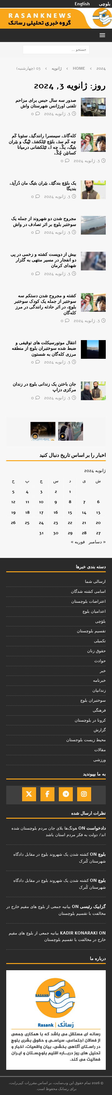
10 (41, 502)
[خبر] (93, 107)
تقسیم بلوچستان (91, 631)
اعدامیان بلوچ (94, 611)
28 (84, 533)
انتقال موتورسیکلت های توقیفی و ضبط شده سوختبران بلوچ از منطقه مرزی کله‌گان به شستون (44, 348)
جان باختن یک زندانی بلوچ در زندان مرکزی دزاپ (44, 387)
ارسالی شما (95, 581)
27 (98, 533)
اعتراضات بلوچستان (88, 601)
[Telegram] (66, 794)
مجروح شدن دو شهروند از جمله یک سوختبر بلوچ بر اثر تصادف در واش (43, 221)
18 (27, 512)
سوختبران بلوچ (93, 700)
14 (84, 512)
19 (13, 512)
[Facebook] (47, 794)
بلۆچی (100, 621)
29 (70, 533)
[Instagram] (84, 794)
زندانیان (99, 690)
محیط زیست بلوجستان (86, 740)
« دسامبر (97, 542)
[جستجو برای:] (56, 50)
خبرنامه (99, 680)
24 (41, 523)
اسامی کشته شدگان (88, 591)
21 (84, 523)
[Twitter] (29, 794)
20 (98, 523)
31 (41, 533)
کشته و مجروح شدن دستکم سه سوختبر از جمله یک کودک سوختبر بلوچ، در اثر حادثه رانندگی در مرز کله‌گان (45, 304)
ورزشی (99, 760)
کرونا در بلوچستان (90, 720)
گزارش (100, 730)
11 (27, 502)
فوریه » (78, 542)
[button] (103, 35)
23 (56, 523)
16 (56, 512)
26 (13, 523)
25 (27, 523)
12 (13, 502)
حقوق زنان (96, 651)
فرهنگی (99, 710)
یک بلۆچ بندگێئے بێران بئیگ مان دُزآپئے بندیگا (43, 186)
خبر (103, 671)
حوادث (100, 661)
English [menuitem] (82, 4)
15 (70, 512)
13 (98, 512)
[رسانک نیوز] (56, 25)
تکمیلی (100, 641)
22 (70, 523)
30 (55, 533)
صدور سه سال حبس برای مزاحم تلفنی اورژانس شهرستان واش (46, 103)
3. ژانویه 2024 (57, 114)
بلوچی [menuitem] (104, 4)
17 (41, 512)
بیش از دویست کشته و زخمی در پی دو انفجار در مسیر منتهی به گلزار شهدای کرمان (43, 260)
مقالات (100, 750)
